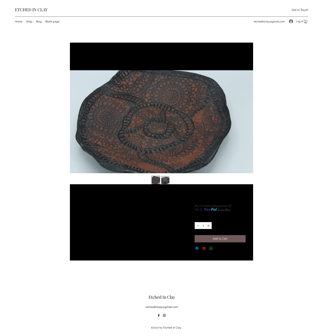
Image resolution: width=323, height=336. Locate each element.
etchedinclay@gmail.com (269, 21)
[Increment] (208, 225)
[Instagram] (164, 315)
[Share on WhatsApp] (211, 248)
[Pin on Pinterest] (204, 248)
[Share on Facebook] (197, 248)
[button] (306, 21)
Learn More (224, 209)
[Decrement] (197, 225)
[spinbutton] (203, 225)
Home (81, 56)
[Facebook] (159, 315)
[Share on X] (218, 248)
